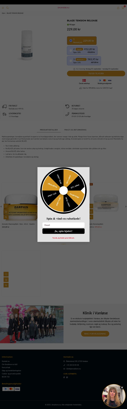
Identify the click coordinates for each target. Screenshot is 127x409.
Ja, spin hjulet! (64, 231)
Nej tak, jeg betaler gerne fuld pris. (63, 238)
